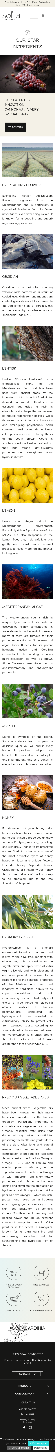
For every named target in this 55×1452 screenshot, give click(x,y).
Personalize (40, 1448)
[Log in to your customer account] (43, 15)
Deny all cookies (20, 1448)
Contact (30, 1414)
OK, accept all (39, 1443)
